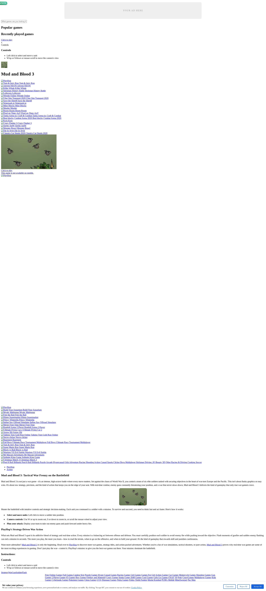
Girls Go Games (161, 577)
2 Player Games (59, 577)
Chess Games (90, 580)
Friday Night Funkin (138, 580)
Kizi (82, 575)
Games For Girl (148, 575)
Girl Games (136, 575)
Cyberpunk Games (60, 580)
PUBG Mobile (168, 580)
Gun (14, 572)
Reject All (243, 586)
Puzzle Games (91, 575)
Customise (230, 586)
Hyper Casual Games (107, 575)
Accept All (258, 586)
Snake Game (124, 577)
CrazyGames (188, 577)
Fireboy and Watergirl (96, 577)
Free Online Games (53, 575)
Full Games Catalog (71, 575)
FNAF (171, 577)
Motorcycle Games (187, 575)
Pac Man (191, 580)
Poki (180, 577)
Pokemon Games (76, 580)
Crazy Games (112, 577)
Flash (24, 572)
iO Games (70, 577)
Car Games (173, 575)
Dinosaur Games (109, 580)
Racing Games (123, 575)
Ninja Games (122, 580)
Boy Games (81, 577)
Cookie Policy (136, 588)
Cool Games (147, 577)
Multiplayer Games (202, 577)
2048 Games (135, 577)
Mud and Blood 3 (29, 545)
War (10, 572)
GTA (99, 580)
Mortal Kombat (154, 580)
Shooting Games (203, 575)
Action (10, 469)
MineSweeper (181, 580)
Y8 (176, 577)
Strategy (4, 572)
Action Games (161, 575)
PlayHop (10, 467)
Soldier (19, 572)
